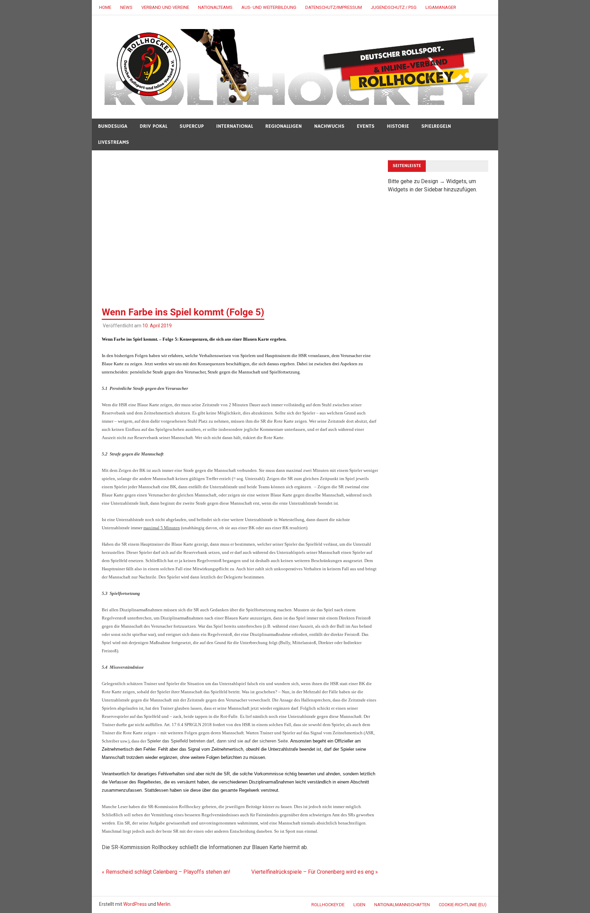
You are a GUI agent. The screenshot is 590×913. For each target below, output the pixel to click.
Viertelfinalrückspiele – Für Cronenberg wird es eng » (314, 872)
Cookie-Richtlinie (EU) (463, 904)
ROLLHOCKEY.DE (328, 904)
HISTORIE (398, 126)
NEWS (126, 7)
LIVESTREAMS (113, 142)
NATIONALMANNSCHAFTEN (402, 904)
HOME (105, 7)
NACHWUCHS (329, 126)
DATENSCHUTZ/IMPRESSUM (333, 7)
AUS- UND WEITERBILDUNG (268, 7)
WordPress (135, 904)
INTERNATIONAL (234, 126)
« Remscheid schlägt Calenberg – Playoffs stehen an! (166, 872)
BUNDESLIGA (112, 126)
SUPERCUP (192, 126)
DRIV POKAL (153, 126)
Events (366, 126)
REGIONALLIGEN (283, 126)
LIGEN (359, 904)
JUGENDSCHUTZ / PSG (394, 7)
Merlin (163, 904)
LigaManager (440, 7)
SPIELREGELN (436, 126)
